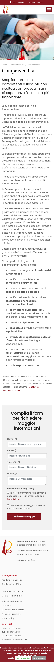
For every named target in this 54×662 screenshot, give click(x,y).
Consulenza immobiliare (13, 609)
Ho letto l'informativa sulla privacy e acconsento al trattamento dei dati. (26, 496)
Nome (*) (12, 439)
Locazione (6, 605)
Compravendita (33, 65)
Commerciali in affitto (12, 596)
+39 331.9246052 (18, 2)
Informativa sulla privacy (20, 488)
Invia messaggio (24, 516)
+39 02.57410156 (37, 2)
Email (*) (11, 450)
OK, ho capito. (23, 658)
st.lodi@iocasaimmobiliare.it (15, 639)
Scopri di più (13, 499)
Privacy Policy (8, 618)
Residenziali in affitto (11, 584)
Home (4, 65)
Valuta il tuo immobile (12, 601)
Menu (49, 9)
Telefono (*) (13, 461)
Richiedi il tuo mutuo (11, 614)
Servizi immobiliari (16, 65)
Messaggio (12, 473)
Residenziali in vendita (12, 580)
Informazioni (39, 658)
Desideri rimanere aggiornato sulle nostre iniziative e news (26, 507)
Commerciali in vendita (12, 591)
